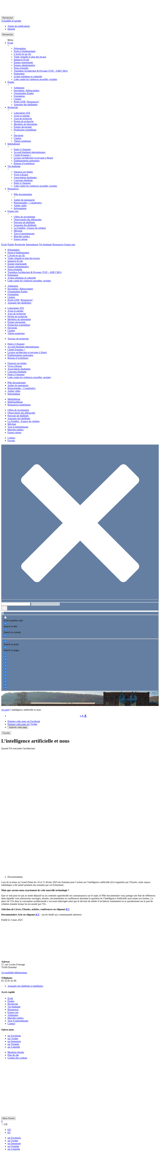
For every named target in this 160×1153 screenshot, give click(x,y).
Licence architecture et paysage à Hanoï (33, 157)
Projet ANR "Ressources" (26, 101)
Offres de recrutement (24, 216)
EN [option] (9, 1129)
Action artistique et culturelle (28, 76)
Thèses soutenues (22, 141)
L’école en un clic (22, 54)
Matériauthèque (15, 402)
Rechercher (7, 18)
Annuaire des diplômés (25, 225)
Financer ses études (23, 172)
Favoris (11, 440)
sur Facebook (14, 1035)
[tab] (4, 244)
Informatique (20, 208)
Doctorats (18, 135)
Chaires (17, 99)
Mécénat (18, 230)
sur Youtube (13, 1044)
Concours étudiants (23, 180)
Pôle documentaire (23, 194)
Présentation (20, 48)
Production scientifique (25, 129)
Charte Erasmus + (22, 155)
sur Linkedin (14, 1047)
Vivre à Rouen (21, 174)
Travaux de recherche (18, 338)
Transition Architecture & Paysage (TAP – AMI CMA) (41, 71)
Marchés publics (22, 236)
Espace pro (13, 211)
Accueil (5, 709)
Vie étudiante (14, 166)
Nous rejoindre (21, 68)
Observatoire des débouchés (27, 219)
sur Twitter (13, 1038)
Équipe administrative (24, 65)
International (14, 143)
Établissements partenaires (27, 160)
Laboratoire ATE (22, 113)
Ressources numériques (19, 404)
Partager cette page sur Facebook (24, 721)
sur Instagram (14, 1041)
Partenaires (19, 73)
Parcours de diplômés (24, 222)
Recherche (13, 107)
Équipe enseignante (23, 62)
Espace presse (21, 239)
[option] (83, 1129)
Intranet (11, 29)
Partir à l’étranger (22, 149)
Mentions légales (16, 1052)
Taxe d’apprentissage (24, 233)
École (10, 42)
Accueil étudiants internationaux (29, 152)
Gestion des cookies (17, 1058)
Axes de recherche (23, 118)
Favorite (6, 733)
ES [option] (9, 1132)
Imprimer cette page (18, 727)
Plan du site (13, 1055)
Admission (19, 87)
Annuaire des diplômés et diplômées (25, 986)
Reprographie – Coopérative (28, 202)
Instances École (21, 59)
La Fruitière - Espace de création (30, 228)
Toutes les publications (19, 26)
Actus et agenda (22, 115)
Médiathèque (14, 399)
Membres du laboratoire (25, 124)
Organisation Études (24, 93)
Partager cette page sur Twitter (22, 724)
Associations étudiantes (25, 177)
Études (11, 82)
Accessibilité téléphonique (14, 972)
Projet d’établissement (24, 51)
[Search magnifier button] (4, 608)
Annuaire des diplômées (26, 104)
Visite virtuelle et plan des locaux (30, 56)
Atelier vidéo (20, 205)
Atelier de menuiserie (24, 200)
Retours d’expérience (24, 163)
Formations (19, 96)
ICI (67, 909)
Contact (11, 437)
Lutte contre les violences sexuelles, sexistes (35, 79)
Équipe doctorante (23, 127)
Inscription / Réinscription (26, 90)
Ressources (13, 188)
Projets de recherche (24, 121)
